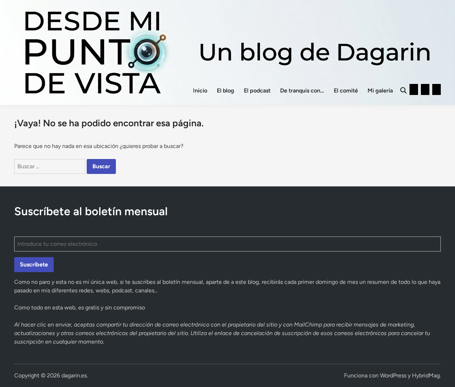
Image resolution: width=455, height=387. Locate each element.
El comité (346, 90)
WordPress (393, 375)
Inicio (200, 90)
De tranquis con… (302, 90)
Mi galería (380, 90)
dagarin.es (74, 375)
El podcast (257, 90)
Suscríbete (34, 264)
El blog (225, 90)
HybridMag (426, 375)
